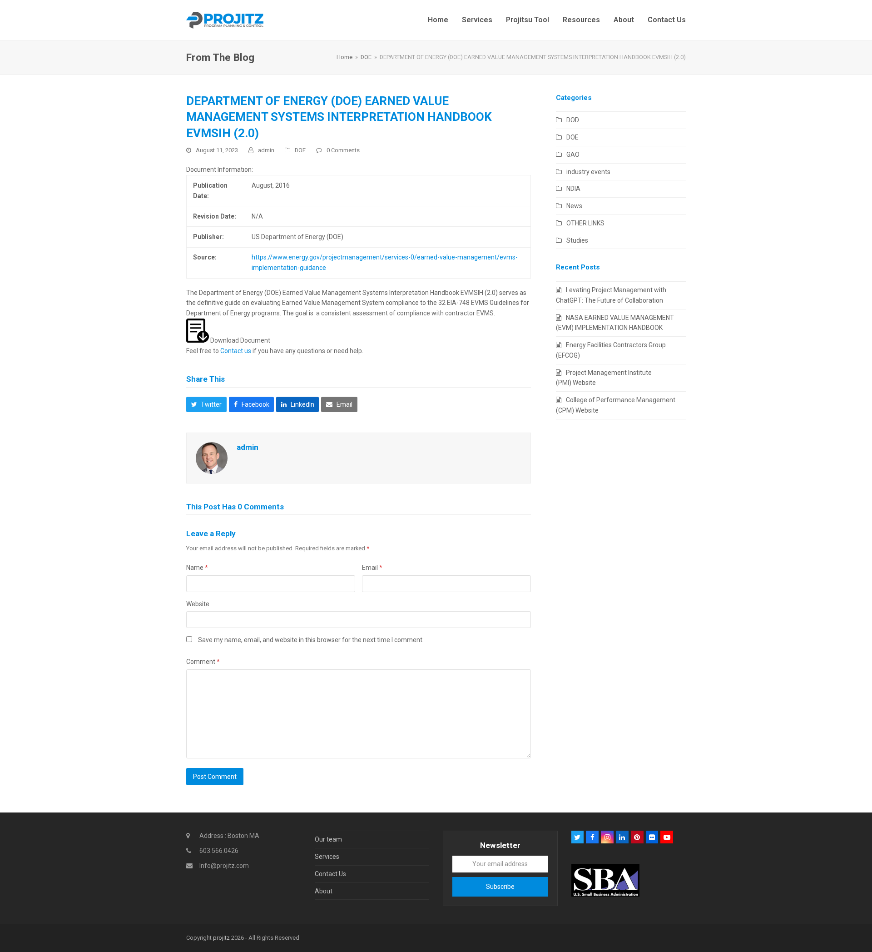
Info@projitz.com (224, 865)
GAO (573, 154)
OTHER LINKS (585, 223)
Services (327, 856)
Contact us (235, 350)
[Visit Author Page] (212, 457)
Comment (203, 661)
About (323, 891)
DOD (572, 120)
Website (197, 604)
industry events (588, 171)
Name (197, 567)
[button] (206, 404)
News (574, 205)
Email (372, 567)
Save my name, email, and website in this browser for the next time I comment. (311, 639)
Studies (577, 240)
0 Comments (343, 150)
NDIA (573, 188)
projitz (221, 937)
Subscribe (500, 886)
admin (266, 150)
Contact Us (330, 873)
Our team (328, 839)
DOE (300, 150)
